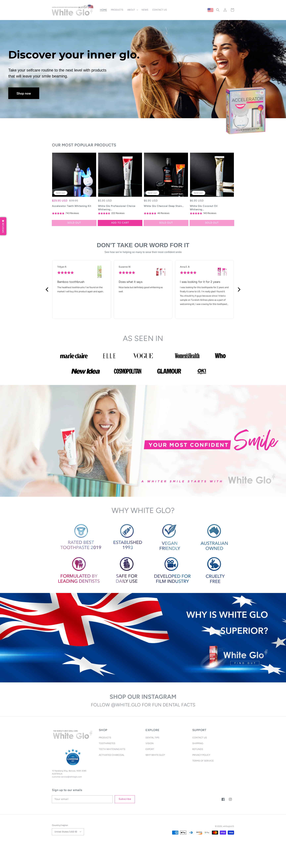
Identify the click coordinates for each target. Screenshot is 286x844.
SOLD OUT (74, 222)
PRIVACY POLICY (201, 755)
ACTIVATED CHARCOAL (111, 755)
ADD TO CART (120, 222)
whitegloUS (228, 826)
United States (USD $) (65, 831)
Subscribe (125, 798)
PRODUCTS (105, 737)
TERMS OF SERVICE (203, 760)
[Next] (238, 289)
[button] (217, 10)
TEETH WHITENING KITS (112, 749)
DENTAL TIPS (152, 737)
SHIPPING (197, 743)
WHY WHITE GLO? (155, 755)
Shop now (24, 93)
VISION (149, 743)
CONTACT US (199, 737)
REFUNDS (197, 749)
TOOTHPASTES (107, 743)
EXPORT (149, 749)
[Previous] (47, 289)
